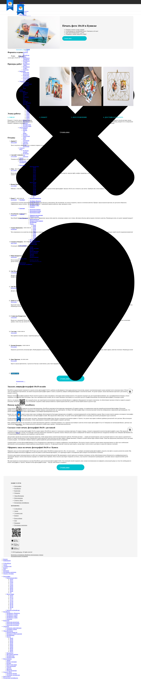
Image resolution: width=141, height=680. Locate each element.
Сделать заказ (67, 38)
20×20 (34, 191)
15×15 (11, 600)
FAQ (15, 520)
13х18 (34, 170)
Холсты (31, 223)
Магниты (25, 143)
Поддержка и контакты (20, 525)
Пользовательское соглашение (19, 556)
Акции (16, 511)
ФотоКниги (17, 488)
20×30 (34, 192)
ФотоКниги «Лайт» (26, 64)
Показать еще (15, 373)
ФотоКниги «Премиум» (26, 58)
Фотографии (17, 486)
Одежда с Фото (18, 500)
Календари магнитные (35, 209)
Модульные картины (35, 241)
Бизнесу (16, 515)
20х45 (28, 111)
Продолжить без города (23, 49)
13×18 (34, 186)
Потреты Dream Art (34, 219)
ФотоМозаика (33, 222)
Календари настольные (35, 211)
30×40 (28, 49)
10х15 (34, 169)
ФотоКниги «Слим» (26, 61)
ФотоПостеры (33, 242)
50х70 (34, 238)
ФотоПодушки (33, 244)
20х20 (34, 175)
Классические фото (34, 166)
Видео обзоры (18, 518)
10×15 (34, 185)
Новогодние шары (34, 251)
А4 (33, 181)
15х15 (34, 172)
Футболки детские (26, 151)
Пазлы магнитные (34, 257)
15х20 (11, 585)
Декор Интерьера (19, 496)
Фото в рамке (33, 182)
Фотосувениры (18, 498)
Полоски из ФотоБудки (35, 198)
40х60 (34, 236)
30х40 (28, 110)
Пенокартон (33, 239)
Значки (25, 129)
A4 (27, 51)
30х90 (28, 114)
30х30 (28, 108)
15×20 (34, 189)
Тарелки (25, 142)
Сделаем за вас (18, 513)
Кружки (25, 134)
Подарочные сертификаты (21, 502)
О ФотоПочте (18, 508)
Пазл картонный (26, 139)
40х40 (28, 116)
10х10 (34, 167)
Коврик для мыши (34, 248)
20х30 (28, 107)
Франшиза (17, 523)
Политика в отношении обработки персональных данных (27, 555)
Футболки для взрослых (13, 675)
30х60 (28, 113)
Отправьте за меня (34, 216)
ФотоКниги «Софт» (34, 205)
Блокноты (32, 207)
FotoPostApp (18, 552)
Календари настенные (35, 212)
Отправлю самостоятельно (36, 215)
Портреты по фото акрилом (36, 221)
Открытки (17, 493)
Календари (17, 490)
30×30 (34, 194)
